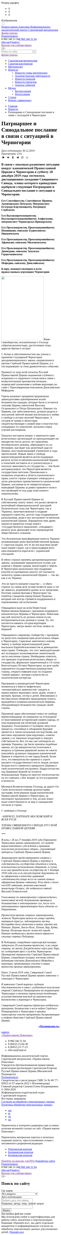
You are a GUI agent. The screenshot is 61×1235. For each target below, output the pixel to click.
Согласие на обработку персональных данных (28, 1101)
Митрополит (15, 66)
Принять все (16, 1232)
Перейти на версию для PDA (18, 1161)
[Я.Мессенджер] (3, 157)
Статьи (12, 97)
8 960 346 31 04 (28, 39)
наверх (5, 1032)
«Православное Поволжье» (17, 1035)
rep (10, 1110)
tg (9, 1113)
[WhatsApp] (22, 157)
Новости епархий (25, 78)
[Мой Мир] (27, 157)
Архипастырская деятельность (32, 75)
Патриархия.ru (9, 1077)
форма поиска (9, 33)
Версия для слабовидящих (16, 45)
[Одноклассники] (13, 157)
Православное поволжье (29, 28)
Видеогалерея (23, 91)
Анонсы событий (25, 85)
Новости (13, 69)
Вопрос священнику (20, 100)
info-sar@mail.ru (10, 42)
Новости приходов (26, 82)
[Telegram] (18, 157)
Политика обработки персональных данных (26, 1104)
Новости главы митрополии (31, 72)
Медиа (12, 88)
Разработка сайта (45, 1161)
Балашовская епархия (20, 1152)
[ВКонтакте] (8, 157)
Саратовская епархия (20, 63)
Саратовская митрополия (22, 60)
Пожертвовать (9, 36)
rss (9, 1119)
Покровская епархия (20, 1149)
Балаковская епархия (20, 1155)
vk (9, 1116)
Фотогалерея (22, 94)
